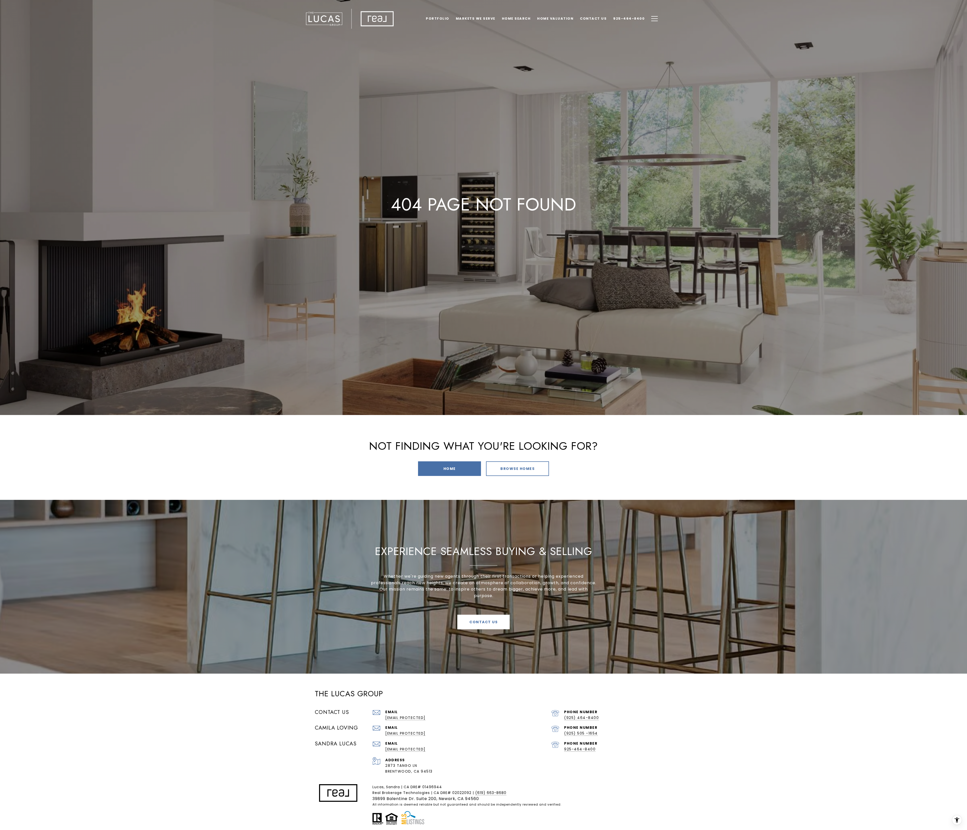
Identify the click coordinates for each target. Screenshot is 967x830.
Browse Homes (517, 468)
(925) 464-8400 (581, 717)
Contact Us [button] (483, 622)
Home (449, 468)
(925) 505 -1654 (581, 733)
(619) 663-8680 (490, 792)
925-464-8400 (580, 749)
